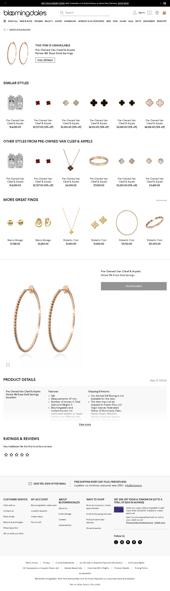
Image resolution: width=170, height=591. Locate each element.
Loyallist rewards (39, 511)
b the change (65, 514)
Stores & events (93, 528)
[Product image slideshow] (43, 319)
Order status (37, 516)
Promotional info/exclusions (139, 522)
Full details (45, 60)
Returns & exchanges (13, 522)
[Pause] (165, 3)
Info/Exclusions (133, 485)
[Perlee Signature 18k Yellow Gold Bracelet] (99, 161)
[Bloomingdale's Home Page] (25, 13)
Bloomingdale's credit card (44, 505)
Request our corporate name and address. (115, 579)
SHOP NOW (123, 3)
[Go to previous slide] (5, 3)
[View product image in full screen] (8, 365)
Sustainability (65, 525)
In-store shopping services (98, 514)
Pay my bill (36, 522)
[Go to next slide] (161, 3)
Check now (159, 522)
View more (85, 424)
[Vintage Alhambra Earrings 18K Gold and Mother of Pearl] (155, 103)
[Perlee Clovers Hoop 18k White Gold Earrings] (15, 103)
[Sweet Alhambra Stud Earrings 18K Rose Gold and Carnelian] (43, 103)
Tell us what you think (13, 533)
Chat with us (9, 505)
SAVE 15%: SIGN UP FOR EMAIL (50, 483)
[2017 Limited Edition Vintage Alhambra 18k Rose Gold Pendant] (71, 161)
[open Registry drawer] (157, 12)
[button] (43, 319)
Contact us (8, 511)
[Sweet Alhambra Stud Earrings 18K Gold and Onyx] (127, 103)
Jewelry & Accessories (19, 29)
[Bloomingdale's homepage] (4, 29)
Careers (62, 519)
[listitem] (85, 3)
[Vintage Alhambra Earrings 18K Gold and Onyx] (99, 103)
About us (63, 508)
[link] (15, 124)
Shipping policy (10, 528)
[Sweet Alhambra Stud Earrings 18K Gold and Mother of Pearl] (71, 103)
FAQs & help (9, 516)
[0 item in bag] (164, 12)
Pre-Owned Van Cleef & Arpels (55, 49)
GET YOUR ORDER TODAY (53, 3)
